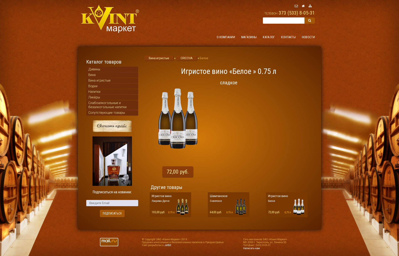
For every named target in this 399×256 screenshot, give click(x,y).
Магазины (249, 37)
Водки (92, 86)
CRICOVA (187, 58)
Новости (308, 37)
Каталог (269, 37)
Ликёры (94, 97)
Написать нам (251, 248)
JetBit (167, 245)
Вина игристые (99, 80)
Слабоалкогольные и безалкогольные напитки (107, 105)
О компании (226, 37)
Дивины (94, 69)
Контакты (288, 37)
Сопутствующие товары (106, 113)
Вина (92, 75)
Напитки (94, 92)
